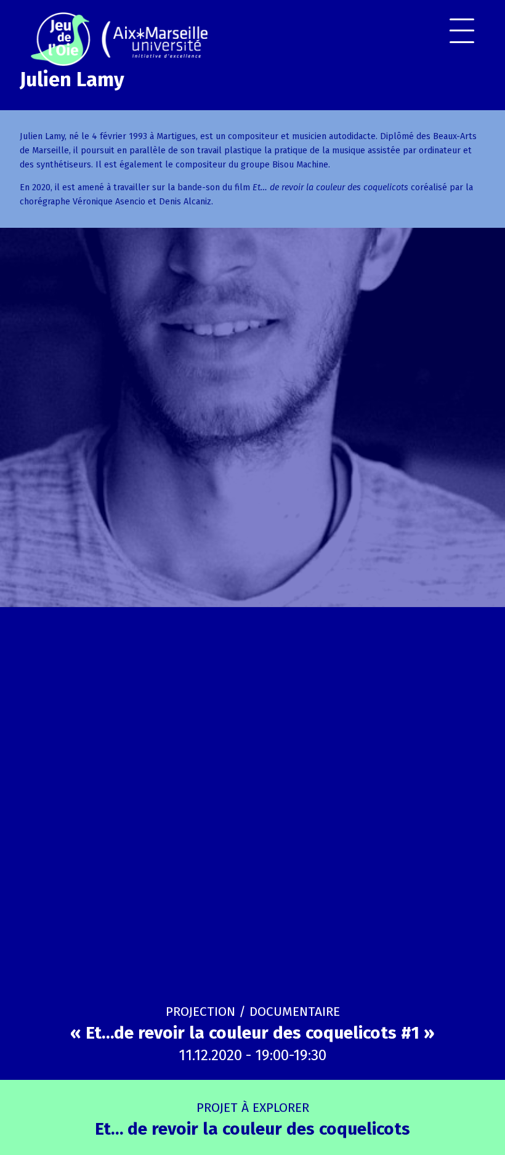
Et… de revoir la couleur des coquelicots (252, 1119)
